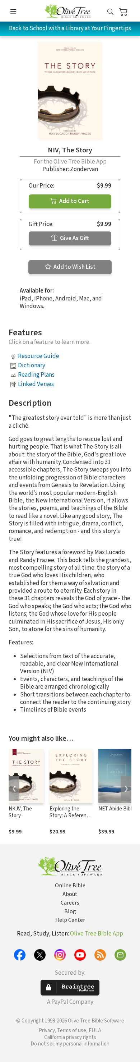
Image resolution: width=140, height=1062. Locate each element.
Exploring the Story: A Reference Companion (71, 815)
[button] (110, 12)
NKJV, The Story (20, 812)
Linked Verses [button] (36, 384)
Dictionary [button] (31, 365)
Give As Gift (74, 238)
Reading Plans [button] (36, 375)
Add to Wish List (73, 267)
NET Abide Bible (116, 809)
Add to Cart (73, 201)
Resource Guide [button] (38, 356)
